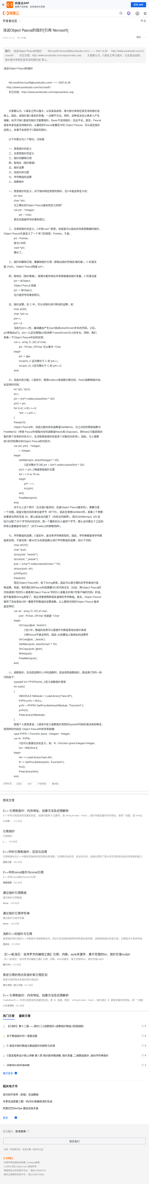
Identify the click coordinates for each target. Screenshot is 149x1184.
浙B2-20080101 (38, 1170)
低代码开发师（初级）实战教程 (21, 1094)
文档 (6, 1149)
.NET (29, 783)
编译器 (55, 783)
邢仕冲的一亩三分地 (13, 985)
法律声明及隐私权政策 (14, 1162)
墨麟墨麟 (7, 882)
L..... (5, 841)
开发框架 (42, 783)
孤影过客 (7, 861)
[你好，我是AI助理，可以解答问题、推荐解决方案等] (128, 13)
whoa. (6, 903)
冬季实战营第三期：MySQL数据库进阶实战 (27, 1101)
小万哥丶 (7, 820)
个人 (143, 21)
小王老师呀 (8, 1005)
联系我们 (74, 1141)
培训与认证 (38, 1149)
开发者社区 (15, 1149)
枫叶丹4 (7, 964)
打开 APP (138, 4)
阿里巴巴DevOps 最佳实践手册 (20, 1108)
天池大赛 (26, 1149)
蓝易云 (6, 944)
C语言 (19, 783)
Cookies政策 (33, 1162)
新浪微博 (20, 1131)
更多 (5, 1117)
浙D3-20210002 (36, 1174)
